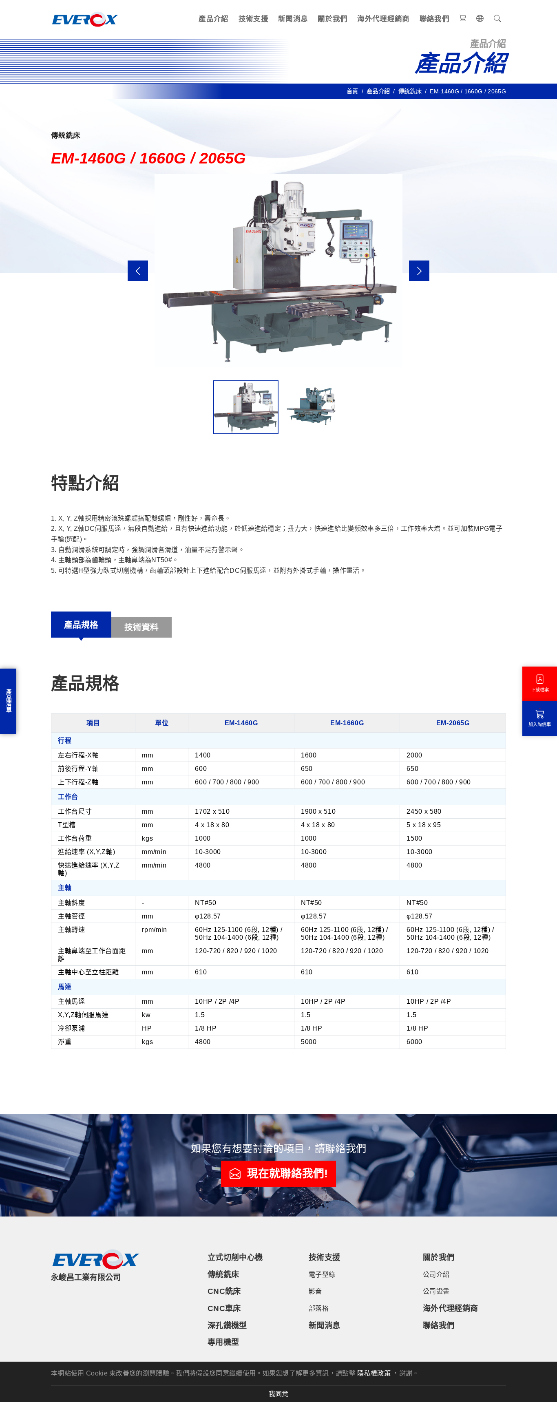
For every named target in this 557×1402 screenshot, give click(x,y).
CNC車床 (224, 1308)
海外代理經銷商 (383, 19)
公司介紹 (436, 1274)
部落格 (319, 1308)
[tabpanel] (278, 864)
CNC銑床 (224, 1291)
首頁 (352, 91)
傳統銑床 (410, 91)
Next (419, 271)
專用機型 (223, 1342)
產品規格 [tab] (81, 624)
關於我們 (332, 19)
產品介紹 (213, 19)
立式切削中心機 (235, 1257)
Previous (138, 271)
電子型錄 (322, 1274)
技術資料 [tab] (141, 627)
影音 (315, 1291)
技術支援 (253, 19)
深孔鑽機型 (227, 1325)
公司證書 (436, 1291)
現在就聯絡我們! (287, 1174)
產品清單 (8, 701)
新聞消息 (293, 19)
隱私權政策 (374, 1373)
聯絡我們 (434, 19)
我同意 (278, 1394)
